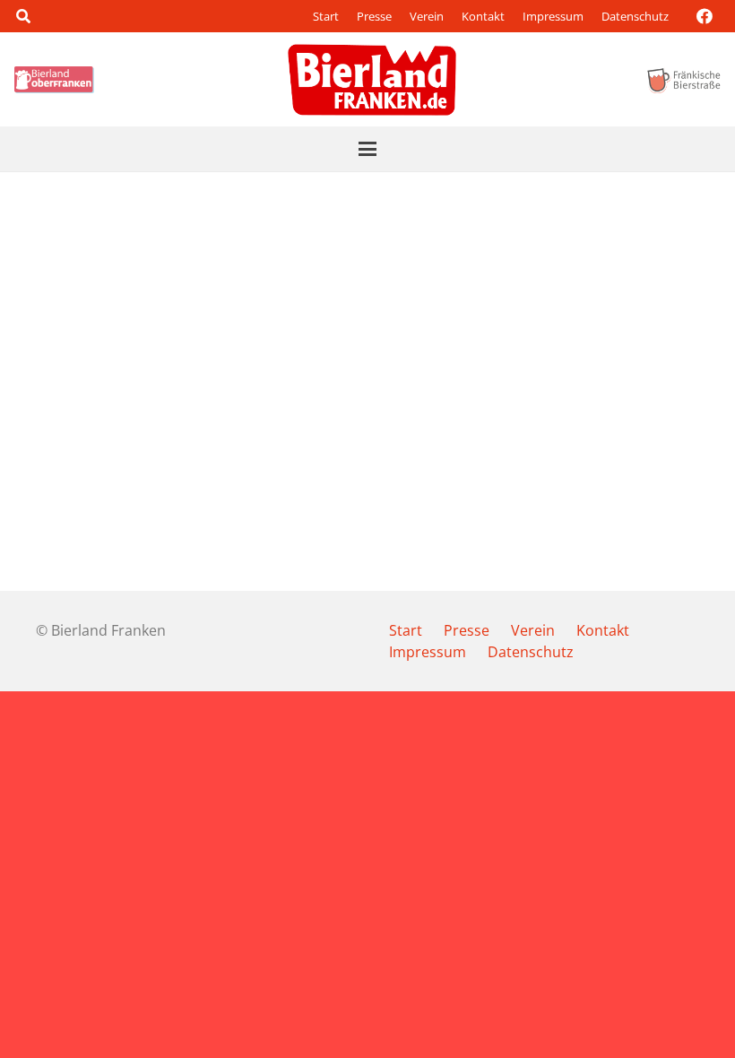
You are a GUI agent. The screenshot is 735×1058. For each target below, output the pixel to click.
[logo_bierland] (56, 79)
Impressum (553, 16)
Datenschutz (635, 16)
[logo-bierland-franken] (372, 80)
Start (326, 16)
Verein (427, 16)
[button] (23, 16)
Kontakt (483, 16)
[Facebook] (704, 16)
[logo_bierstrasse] (683, 79)
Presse (374, 16)
